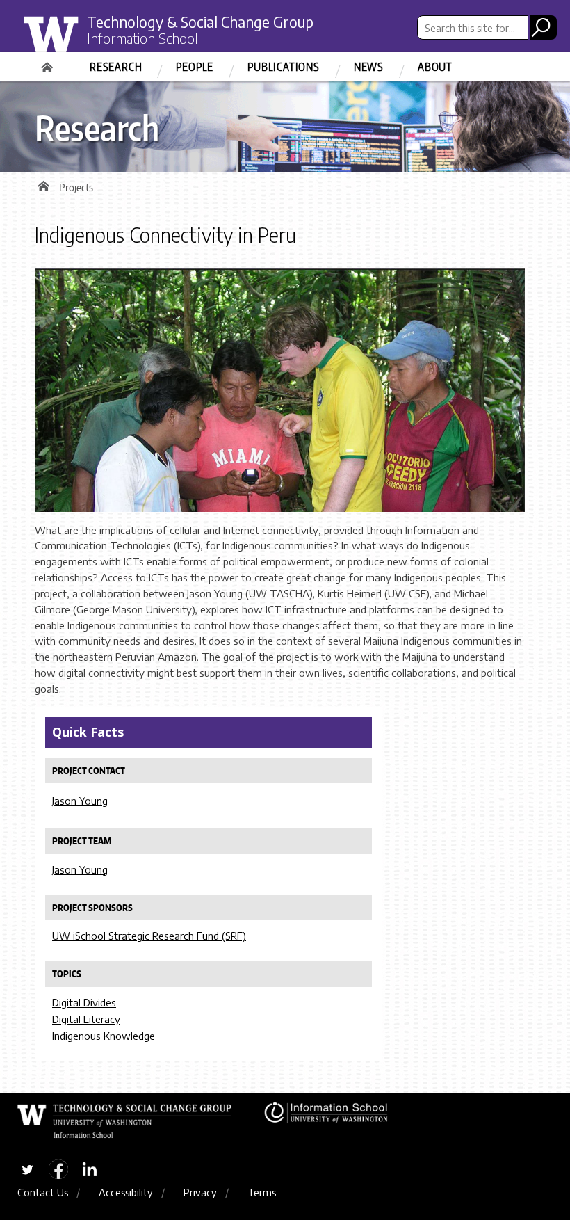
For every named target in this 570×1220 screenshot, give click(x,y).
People (194, 67)
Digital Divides (84, 1002)
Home (48, 62)
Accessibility (126, 1192)
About (435, 67)
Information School (142, 38)
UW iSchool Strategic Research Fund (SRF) (149, 935)
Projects (76, 187)
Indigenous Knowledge (103, 1035)
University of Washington (81, 44)
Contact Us (42, 1192)
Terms (261, 1192)
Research (116, 67)
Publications (283, 67)
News (369, 67)
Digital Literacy (86, 1019)
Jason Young (80, 800)
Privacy (200, 1192)
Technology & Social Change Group (200, 22)
